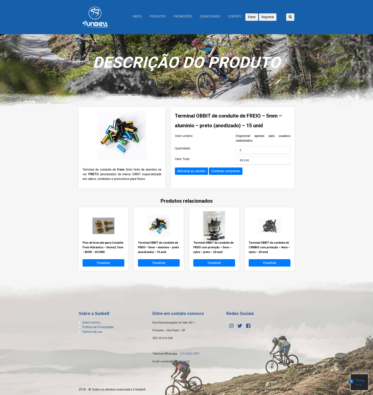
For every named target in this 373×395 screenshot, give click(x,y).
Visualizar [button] (103, 263)
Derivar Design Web (280, 389)
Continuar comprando (225, 171)
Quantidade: (183, 148)
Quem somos (210, 16)
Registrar (267, 17)
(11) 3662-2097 (189, 353)
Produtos (158, 16)
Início (137, 16)
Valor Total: (182, 159)
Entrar (252, 17)
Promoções (182, 16)
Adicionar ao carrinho (191, 171)
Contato (234, 16)
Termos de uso (92, 332)
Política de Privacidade (98, 327)
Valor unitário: (184, 136)
